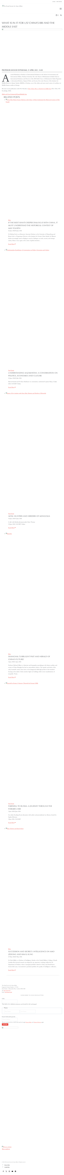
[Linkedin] (15, 1171)
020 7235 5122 (7, 990)
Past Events (11, 370)
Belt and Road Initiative (9, 94)
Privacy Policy (29, 1022)
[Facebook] (3, 1171)
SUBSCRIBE (5, 1024)
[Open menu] (60, 8)
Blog (9, 220)
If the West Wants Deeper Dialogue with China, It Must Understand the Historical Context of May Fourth (33, 225)
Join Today (59, 1)
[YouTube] (12, 1171)
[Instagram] (9, 1171)
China (18, 94)
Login (53, 1)
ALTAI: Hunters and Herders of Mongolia (29, 516)
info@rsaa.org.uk (8, 992)
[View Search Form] (61, 15)
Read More (12, 244)
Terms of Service (37, 1022)
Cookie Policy (7, 1167)
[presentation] (33, 158)
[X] (6, 1171)
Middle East (23, 94)
